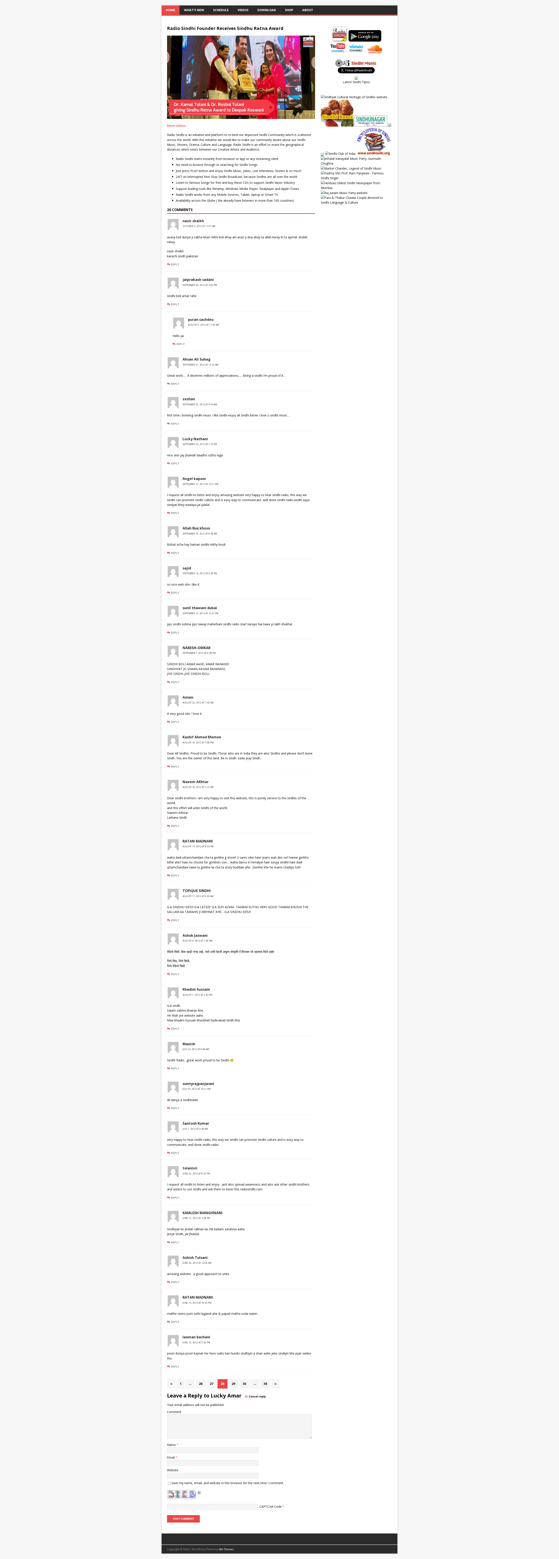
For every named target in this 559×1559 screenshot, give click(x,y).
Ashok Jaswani (195, 935)
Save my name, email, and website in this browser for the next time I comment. (227, 1483)
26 (200, 1384)
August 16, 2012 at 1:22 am (198, 787)
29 (233, 1384)
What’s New (194, 10)
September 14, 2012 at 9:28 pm (200, 573)
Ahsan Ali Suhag (196, 359)
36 (265, 1384)
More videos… (177, 126)
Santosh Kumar (196, 1123)
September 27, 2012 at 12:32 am (200, 364)
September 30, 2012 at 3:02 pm (200, 285)
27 (211, 1384)
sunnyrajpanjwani (198, 1083)
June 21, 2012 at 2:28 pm (196, 1218)
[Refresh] (199, 1492)
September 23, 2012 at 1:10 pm (200, 444)
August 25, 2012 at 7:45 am (198, 702)
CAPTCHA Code (270, 1506)
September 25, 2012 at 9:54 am (200, 404)
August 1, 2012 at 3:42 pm (197, 994)
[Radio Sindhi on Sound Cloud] (375, 51)
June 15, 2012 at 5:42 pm (196, 1342)
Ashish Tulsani (195, 1257)
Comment (174, 1412)
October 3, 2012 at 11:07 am (199, 226)
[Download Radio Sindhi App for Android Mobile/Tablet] (365, 39)
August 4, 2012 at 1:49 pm (197, 940)
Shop (289, 10)
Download (266, 10)
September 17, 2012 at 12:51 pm (200, 484)
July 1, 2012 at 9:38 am (195, 1128)
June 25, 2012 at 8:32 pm (196, 1173)
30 (244, 1384)
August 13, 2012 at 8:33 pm (198, 846)
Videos (243, 10)
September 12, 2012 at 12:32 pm (200, 613)
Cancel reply (257, 1396)
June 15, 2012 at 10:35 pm (197, 1302)
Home (170, 10)
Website (172, 1470)
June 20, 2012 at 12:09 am (197, 1262)
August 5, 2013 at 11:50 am (203, 324)
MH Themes (226, 1549)
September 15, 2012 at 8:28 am (200, 533)
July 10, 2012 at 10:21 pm (196, 1088)
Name (172, 1445)
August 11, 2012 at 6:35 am (198, 896)
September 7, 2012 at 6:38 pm (199, 653)
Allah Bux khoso (196, 528)
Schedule (221, 10)
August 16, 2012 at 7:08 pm (198, 742)
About (307, 10)
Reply (175, 264)
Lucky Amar (226, 1395)
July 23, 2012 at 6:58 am (196, 1049)
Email (171, 1457)
